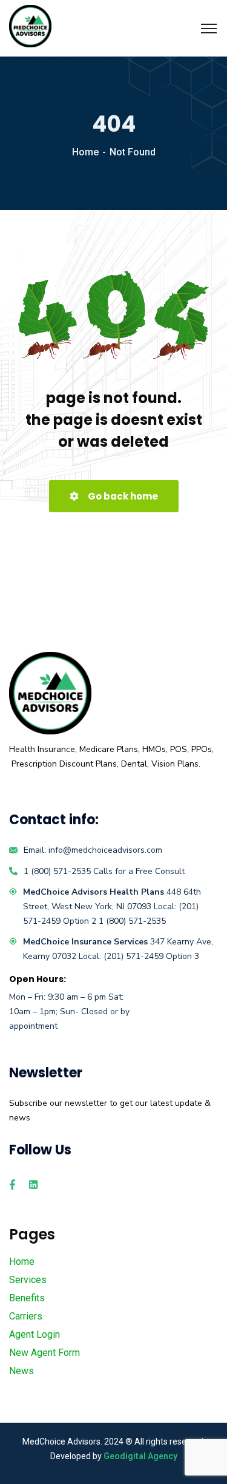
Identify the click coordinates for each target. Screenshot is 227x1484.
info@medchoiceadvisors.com (105, 850)
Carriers (25, 1316)
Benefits (27, 1298)
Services (28, 1280)
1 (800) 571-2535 (57, 871)
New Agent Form (44, 1352)
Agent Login (34, 1334)
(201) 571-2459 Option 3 (151, 956)
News (21, 1371)
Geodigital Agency (140, 1456)
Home (85, 152)
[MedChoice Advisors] (30, 25)
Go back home (122, 496)
